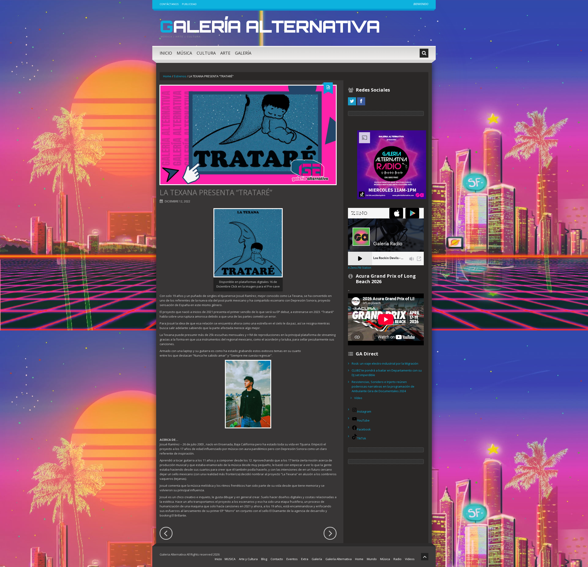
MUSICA (230, 559)
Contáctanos (169, 4)
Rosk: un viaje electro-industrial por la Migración (385, 363)
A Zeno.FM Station (359, 267)
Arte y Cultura (248, 559)
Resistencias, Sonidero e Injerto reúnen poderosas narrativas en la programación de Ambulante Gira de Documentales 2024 (383, 386)
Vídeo (358, 398)
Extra (304, 559)
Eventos (292, 559)
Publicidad (189, 4)
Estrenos (180, 76)
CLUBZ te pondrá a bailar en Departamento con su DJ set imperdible (387, 372)
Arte (225, 53)
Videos (410, 559)
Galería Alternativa (270, 26)
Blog (264, 559)
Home (167, 76)
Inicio (166, 53)
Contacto (277, 559)
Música (184, 53)
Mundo (372, 559)
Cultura (206, 53)
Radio (397, 559)
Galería (243, 53)
